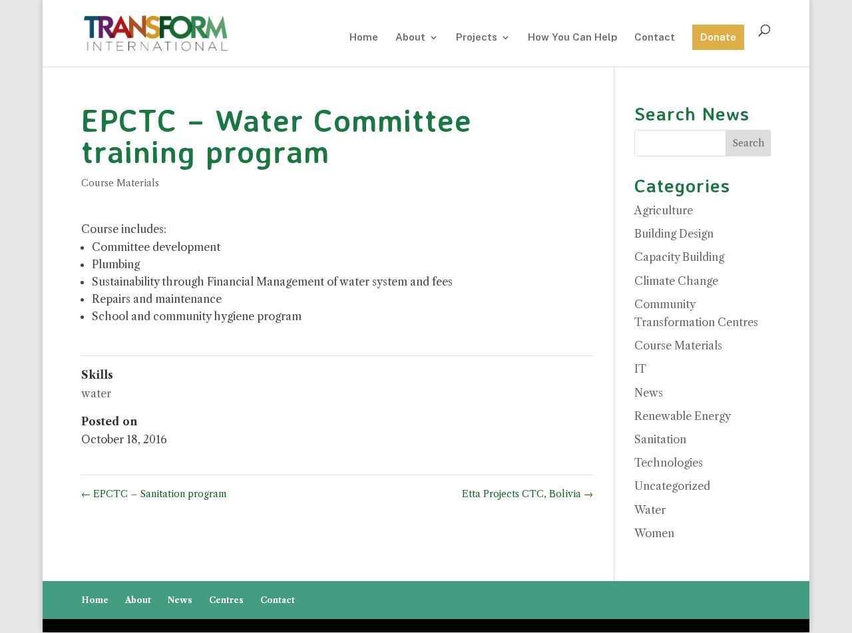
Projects (476, 38)
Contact (654, 38)
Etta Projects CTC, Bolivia (527, 494)
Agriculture (663, 210)
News (648, 392)
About (410, 38)
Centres (226, 600)
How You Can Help (572, 38)
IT (640, 368)
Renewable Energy (682, 416)
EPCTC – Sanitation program (154, 494)
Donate (718, 37)
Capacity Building (679, 257)
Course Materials (120, 183)
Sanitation (660, 439)
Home (363, 38)
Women (654, 533)
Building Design (674, 233)
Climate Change (676, 281)
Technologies (668, 462)
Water (650, 510)
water (96, 393)
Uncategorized (672, 486)
